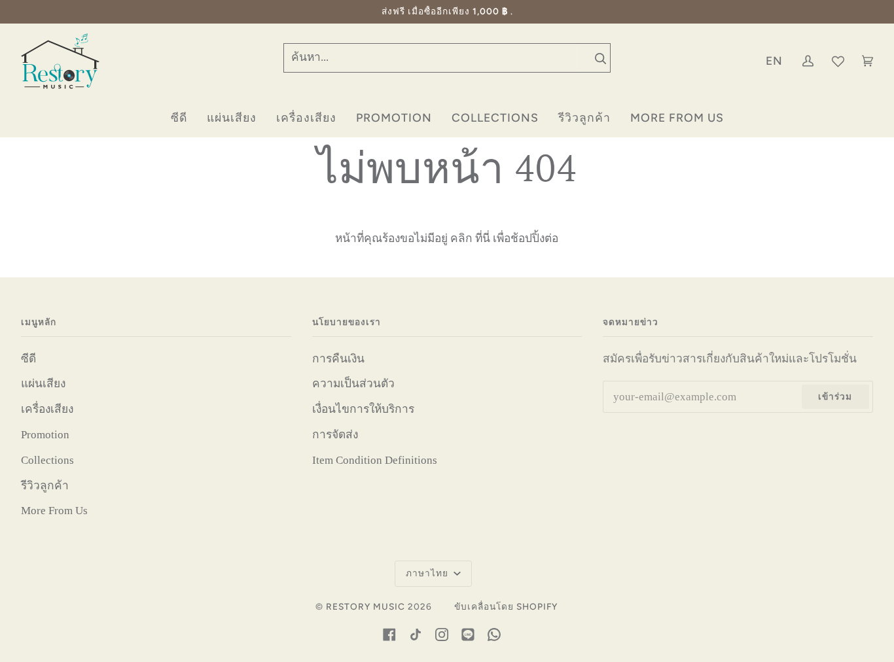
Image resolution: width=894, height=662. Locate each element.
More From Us (54, 510)
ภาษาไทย (428, 573)
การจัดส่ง (335, 434)
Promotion (45, 434)
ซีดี (28, 359)
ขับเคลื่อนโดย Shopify (506, 606)
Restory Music (365, 606)
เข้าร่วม (835, 396)
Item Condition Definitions (374, 460)
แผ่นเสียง (43, 383)
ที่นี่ (482, 238)
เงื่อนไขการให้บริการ (363, 409)
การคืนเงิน (338, 359)
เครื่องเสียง (47, 409)
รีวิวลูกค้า (45, 485)
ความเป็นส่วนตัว (353, 383)
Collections (47, 460)
